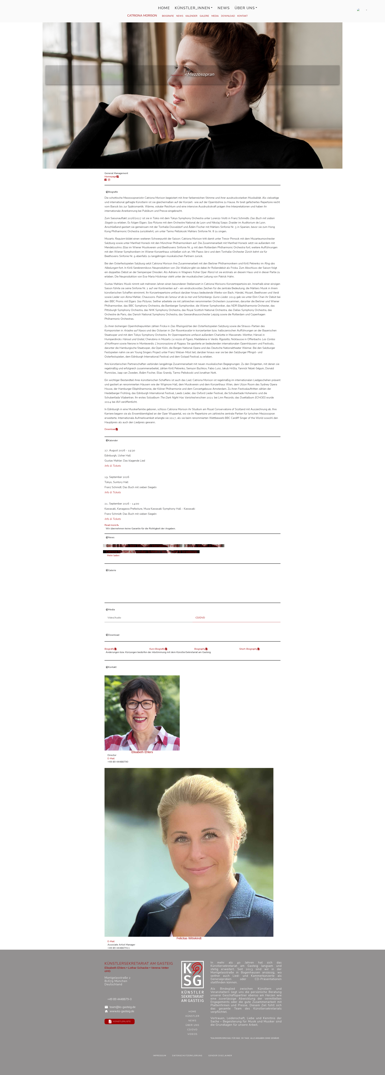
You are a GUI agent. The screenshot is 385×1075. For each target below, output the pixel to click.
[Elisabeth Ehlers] (142, 713)
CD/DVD (192, 1030)
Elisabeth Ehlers (142, 752)
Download (228, 16)
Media (215, 16)
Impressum (159, 1055)
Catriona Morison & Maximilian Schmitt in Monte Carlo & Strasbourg (151, 551)
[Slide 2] (178, 598)
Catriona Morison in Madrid (203, 545)
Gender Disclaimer (220, 1055)
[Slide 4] (185, 598)
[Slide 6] (192, 598)
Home (164, 8)
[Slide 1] (174, 598)
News (224, 8)
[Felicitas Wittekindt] (189, 852)
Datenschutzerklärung (187, 1055)
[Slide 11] (210, 598)
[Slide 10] (207, 598)
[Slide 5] (189, 598)
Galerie (204, 16)
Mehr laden (113, 555)
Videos (192, 1034)
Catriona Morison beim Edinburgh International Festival (142, 545)
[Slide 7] (196, 598)
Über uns (245, 8)
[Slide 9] (203, 598)
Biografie (168, 16)
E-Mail (111, 758)
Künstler (192, 1016)
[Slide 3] (182, 598)
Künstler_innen (192, 8)
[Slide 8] (200, 598)
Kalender (191, 16)
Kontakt (242, 16)
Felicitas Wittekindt (189, 938)
